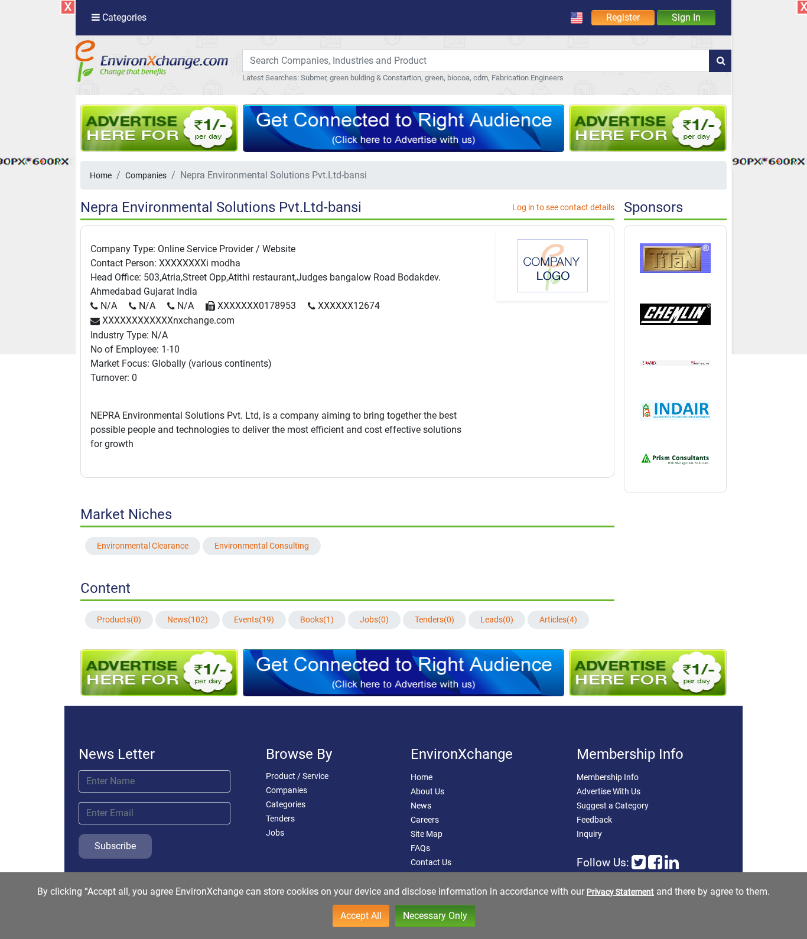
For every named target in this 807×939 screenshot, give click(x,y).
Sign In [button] (686, 17)
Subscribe (115, 846)
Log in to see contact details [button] (563, 207)
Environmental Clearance (142, 545)
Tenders (280, 818)
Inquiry (589, 834)
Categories (285, 804)
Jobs (275, 832)
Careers (425, 819)
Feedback (594, 819)
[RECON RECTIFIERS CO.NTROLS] (675, 362)
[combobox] (476, 61)
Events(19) (254, 619)
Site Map (426, 834)
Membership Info (608, 777)
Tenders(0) (434, 619)
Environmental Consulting (261, 545)
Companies (146, 175)
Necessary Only (435, 915)
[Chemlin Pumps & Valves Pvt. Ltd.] (675, 313)
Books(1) (317, 619)
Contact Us (431, 862)
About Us (427, 791)
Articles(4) (558, 619)
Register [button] (623, 17)
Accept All (361, 915)
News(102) (187, 619)
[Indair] (675, 409)
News (421, 805)
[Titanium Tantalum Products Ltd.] (675, 257)
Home (101, 175)
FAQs (420, 848)
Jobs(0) (374, 619)
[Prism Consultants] (675, 458)
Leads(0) (496, 619)
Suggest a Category (613, 805)
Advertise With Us (608, 791)
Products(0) (119, 619)
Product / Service (297, 776)
